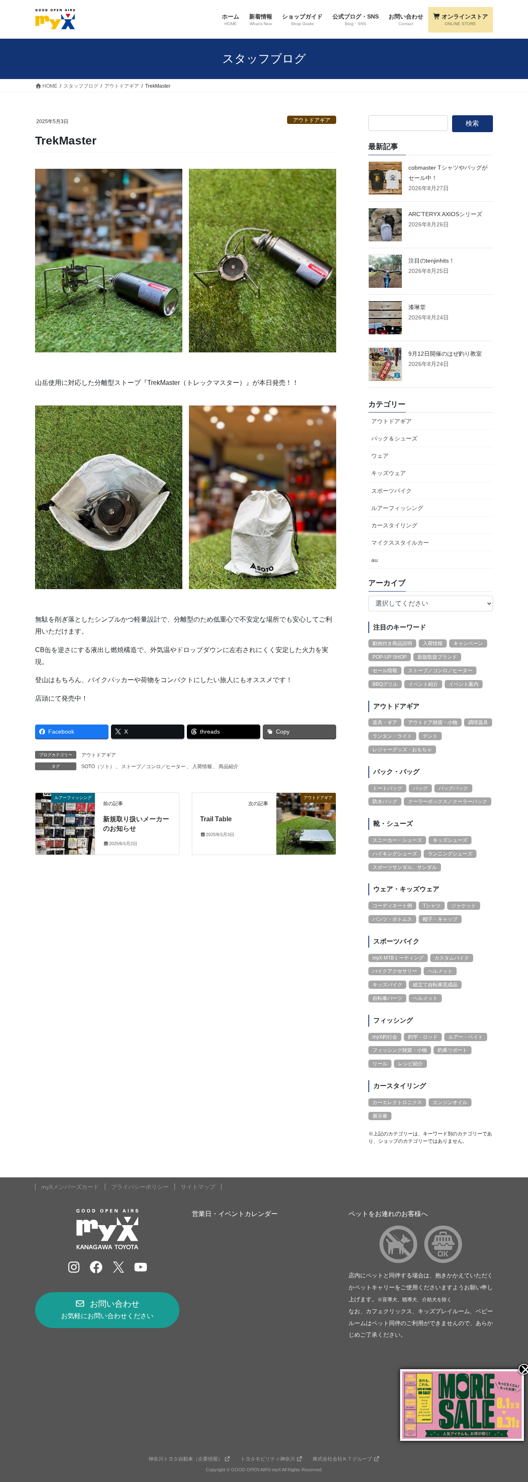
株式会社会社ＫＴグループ (342, 1459)
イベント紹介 (423, 684)
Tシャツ (432, 906)
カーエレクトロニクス (397, 1102)
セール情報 (384, 670)
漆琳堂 (417, 307)
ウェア (380, 455)
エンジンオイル (450, 1102)
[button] (107, 1310)
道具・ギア (384, 722)
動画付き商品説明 (392, 643)
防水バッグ (384, 801)
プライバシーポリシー (140, 1187)
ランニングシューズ (450, 854)
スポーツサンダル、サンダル (404, 867)
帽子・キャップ (440, 919)
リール (379, 1064)
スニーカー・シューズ (397, 840)
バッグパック (453, 788)
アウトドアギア (311, 120)
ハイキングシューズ (394, 854)
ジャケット (463, 906)
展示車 (379, 1116)
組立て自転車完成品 (435, 985)
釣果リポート (452, 1050)
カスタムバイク (451, 958)
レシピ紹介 (410, 1064)
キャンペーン (468, 643)
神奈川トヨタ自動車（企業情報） (185, 1459)
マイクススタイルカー (400, 542)
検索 (472, 123)
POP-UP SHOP (389, 657)
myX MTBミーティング (398, 958)
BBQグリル (385, 684)
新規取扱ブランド (437, 657)
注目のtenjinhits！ (431, 260)
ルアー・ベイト (465, 1037)
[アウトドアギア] (306, 823)
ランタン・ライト (392, 736)
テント (430, 736)
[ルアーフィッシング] (65, 823)
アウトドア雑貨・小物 (432, 722)
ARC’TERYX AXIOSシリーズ (445, 214)
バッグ (420, 788)
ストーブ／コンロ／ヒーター (153, 766)
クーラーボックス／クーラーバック (447, 801)
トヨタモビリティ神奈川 (267, 1459)
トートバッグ (387, 788)
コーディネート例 (392, 906)
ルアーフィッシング (397, 508)
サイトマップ (198, 1187)
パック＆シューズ (394, 438)
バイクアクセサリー (394, 971)
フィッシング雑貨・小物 (399, 1050)
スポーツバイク (391, 490)
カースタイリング (394, 525)
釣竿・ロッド (423, 1037)
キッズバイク (387, 985)
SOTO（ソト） (98, 766)
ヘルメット (440, 971)
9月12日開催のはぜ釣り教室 (445, 353)
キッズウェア (388, 473)
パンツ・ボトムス (392, 919)
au (374, 560)
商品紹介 (228, 766)
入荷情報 (202, 766)
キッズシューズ (450, 840)
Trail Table (216, 819)
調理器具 (478, 722)
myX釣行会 (384, 1037)
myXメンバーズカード (70, 1187)
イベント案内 (463, 684)
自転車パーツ (387, 998)
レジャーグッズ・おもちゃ (402, 750)
